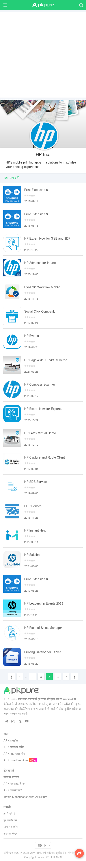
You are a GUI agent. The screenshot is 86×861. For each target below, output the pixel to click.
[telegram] (6, 721)
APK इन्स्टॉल (11, 740)
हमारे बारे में (9, 813)
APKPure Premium (16, 760)
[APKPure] (43, 5)
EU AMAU (57, 857)
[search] (81, 5)
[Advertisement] (43, 55)
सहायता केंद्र (10, 833)
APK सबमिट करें (13, 790)
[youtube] (27, 721)
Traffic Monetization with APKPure (25, 797)
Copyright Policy (34, 857)
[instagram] (13, 721)
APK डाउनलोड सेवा (14, 753)
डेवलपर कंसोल (11, 777)
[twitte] (20, 721)
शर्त (47, 857)
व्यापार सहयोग (11, 827)
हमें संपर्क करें (10, 820)
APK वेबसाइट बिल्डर (15, 783)
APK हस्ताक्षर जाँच (14, 747)
